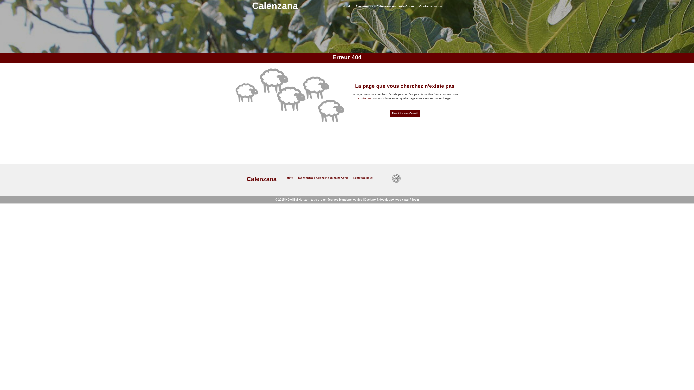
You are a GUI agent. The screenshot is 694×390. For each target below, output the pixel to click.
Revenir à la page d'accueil (404, 113)
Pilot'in (414, 199)
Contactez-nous (430, 6)
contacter (364, 98)
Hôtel (346, 6)
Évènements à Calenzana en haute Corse (384, 6)
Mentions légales (350, 199)
